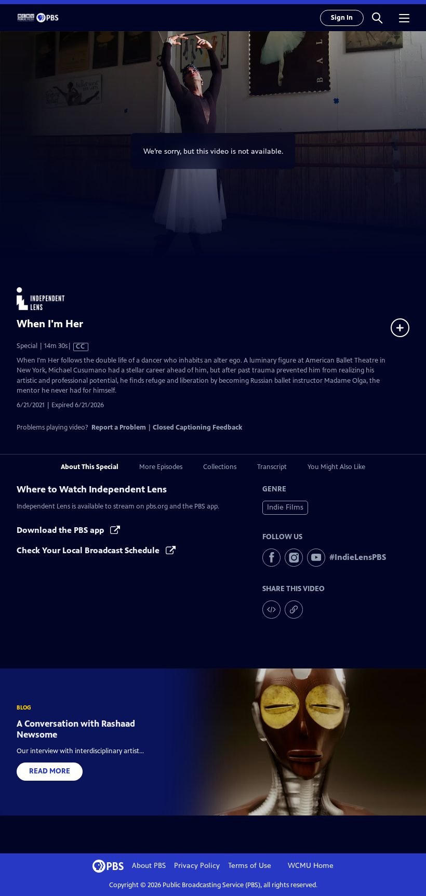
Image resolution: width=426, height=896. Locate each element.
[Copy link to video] (294, 609)
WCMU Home (311, 865)
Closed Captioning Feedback (197, 427)
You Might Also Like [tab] (336, 467)
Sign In (342, 18)
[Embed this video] (271, 609)
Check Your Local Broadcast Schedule (89, 550)
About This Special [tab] (89, 467)
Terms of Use (249, 865)
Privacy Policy (197, 865)
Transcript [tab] (272, 467)
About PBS (149, 865)
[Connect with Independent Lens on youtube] (316, 558)
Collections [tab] (219, 467)
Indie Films (285, 507)
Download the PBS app (61, 530)
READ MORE (49, 771)
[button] (377, 17)
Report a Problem (118, 427)
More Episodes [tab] (160, 467)
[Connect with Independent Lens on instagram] (294, 558)
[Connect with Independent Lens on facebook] (271, 558)
